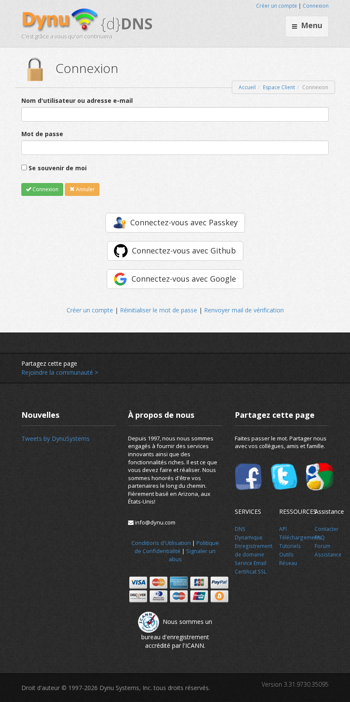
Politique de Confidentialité (176, 547)
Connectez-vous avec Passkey (184, 222)
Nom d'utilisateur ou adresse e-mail (77, 100)
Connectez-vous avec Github (184, 250)
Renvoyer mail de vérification (244, 310)
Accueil (247, 87)
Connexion (316, 5)
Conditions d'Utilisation (161, 543)
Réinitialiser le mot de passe (158, 310)
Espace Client (279, 87)
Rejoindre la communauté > (59, 372)
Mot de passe (42, 134)
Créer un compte (276, 5)
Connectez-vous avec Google (183, 279)
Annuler (85, 189)
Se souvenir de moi (58, 168)
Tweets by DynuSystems (55, 438)
